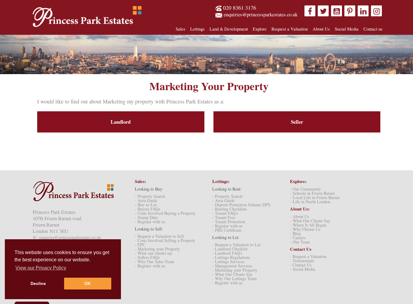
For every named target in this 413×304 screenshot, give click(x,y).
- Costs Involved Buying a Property (165, 213)
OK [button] (87, 283)
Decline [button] (38, 283)
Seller (297, 122)
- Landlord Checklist (230, 249)
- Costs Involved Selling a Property (165, 240)
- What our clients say (153, 253)
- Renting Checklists (229, 209)
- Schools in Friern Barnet (312, 193)
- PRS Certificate (226, 230)
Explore (260, 29)
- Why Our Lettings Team (234, 278)
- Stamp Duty (146, 217)
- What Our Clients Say (232, 274)
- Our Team (300, 242)
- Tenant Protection (228, 221)
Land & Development (229, 29)
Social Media (347, 29)
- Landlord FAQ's (227, 253)
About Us (321, 29)
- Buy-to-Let (146, 205)
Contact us (372, 29)
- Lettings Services (228, 261)
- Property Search (150, 196)
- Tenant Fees (223, 217)
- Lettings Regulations (231, 257)
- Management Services (232, 266)
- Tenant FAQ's (225, 213)
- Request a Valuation (308, 256)
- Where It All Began (308, 225)
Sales (180, 29)
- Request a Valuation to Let (236, 244)
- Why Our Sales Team (154, 261)
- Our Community (305, 189)
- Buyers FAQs (147, 209)
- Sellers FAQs (147, 257)
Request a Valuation (290, 29)
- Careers (297, 237)
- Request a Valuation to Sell (159, 236)
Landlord (121, 122)
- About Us (299, 216)
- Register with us (150, 221)
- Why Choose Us (305, 229)
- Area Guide (146, 200)
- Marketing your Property (157, 249)
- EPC (140, 244)
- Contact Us (300, 265)
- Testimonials (302, 260)
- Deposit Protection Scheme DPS (241, 205)
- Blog (295, 233)
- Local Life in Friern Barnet (315, 197)
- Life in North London (310, 201)
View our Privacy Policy (40, 267)
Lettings (197, 29)
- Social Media (302, 269)
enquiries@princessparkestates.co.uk (261, 14)
